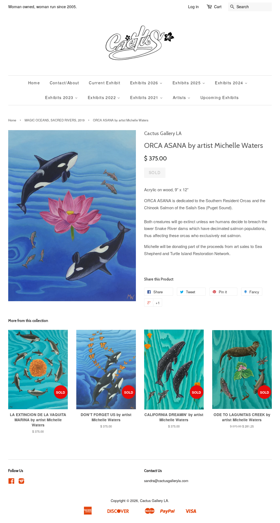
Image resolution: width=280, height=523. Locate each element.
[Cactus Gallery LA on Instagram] (21, 482)
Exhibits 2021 (145, 97)
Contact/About (64, 82)
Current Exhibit (104, 82)
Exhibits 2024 (230, 82)
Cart (217, 6)
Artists (180, 97)
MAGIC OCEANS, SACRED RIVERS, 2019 (54, 120)
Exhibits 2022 (103, 97)
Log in (193, 6)
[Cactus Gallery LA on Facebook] (11, 482)
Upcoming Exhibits (219, 97)
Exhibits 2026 (145, 82)
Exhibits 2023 (60, 97)
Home (34, 82)
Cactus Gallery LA (154, 500)
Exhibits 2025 (187, 82)
